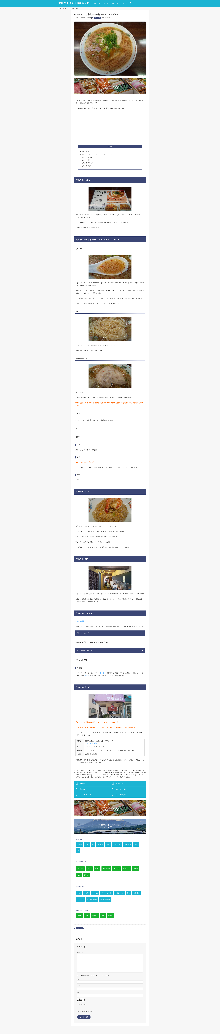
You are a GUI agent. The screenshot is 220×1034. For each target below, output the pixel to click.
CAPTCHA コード (81, 1004)
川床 (87, 844)
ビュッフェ (116, 844)
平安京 (87, 675)
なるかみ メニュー (87, 151)
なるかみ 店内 (86, 160)
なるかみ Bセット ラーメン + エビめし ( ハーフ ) (96, 154)
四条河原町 (106, 868)
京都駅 (136, 868)
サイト (78, 992)
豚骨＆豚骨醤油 (92, 899)
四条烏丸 (116, 868)
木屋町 (97, 868)
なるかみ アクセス (87, 163)
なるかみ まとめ (87, 166)
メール (78, 986)
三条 (87, 915)
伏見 (103, 915)
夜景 (108, 844)
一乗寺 (110, 915)
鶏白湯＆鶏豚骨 (105, 899)
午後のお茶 (127, 844)
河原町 (80, 915)
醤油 (128, 893)
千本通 (102, 673)
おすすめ (95, 893)
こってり (80, 899)
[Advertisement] (110, 127)
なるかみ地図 (79, 621)
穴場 (79, 893)
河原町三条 (126, 868)
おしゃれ (100, 844)
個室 (136, 844)
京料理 (80, 844)
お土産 (86, 893)
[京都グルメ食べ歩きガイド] (73, 3)
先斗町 (89, 868)
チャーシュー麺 (106, 893)
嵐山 (79, 875)
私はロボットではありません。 (86, 1011)
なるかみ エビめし (87, 157)
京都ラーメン (97, 17)
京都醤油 (136, 893)
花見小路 (80, 868)
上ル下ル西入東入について (93, 743)
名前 (78, 979)
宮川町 (86, 875)
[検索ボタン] (131, 3)
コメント (80, 952)
